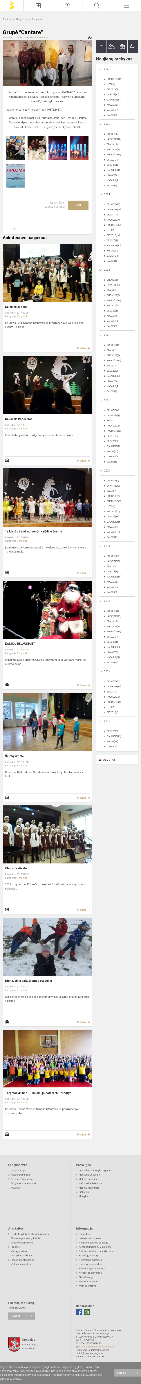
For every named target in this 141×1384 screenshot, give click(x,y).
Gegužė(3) (112, 371)
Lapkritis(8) (113, 561)
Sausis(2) (112, 391)
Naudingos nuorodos (90, 1264)
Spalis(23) (112, 621)
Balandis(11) (114, 99)
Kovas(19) (112, 741)
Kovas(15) (112, 105)
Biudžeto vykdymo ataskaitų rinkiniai (30, 1234)
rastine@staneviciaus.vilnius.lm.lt (99, 1346)
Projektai (15, 1247)
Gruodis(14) (113, 280)
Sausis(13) (112, 261)
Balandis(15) (114, 522)
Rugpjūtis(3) (114, 225)
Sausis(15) (112, 662)
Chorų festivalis (16, 868)
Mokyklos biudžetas (21, 1255)
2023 (107, 269)
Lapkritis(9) (113, 486)
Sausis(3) (112, 326)
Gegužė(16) (113, 516)
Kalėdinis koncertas (18, 419)
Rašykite (15, 1316)
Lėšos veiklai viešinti (22, 1242)
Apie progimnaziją (20, 1174)
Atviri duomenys (87, 1285)
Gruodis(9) (113, 480)
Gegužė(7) (112, 240)
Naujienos (21, 19)
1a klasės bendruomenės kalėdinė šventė (33, 531)
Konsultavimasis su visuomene (95, 1247)
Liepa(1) (111, 84)
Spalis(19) (112, 144)
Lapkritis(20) (114, 209)
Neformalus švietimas (90, 1183)
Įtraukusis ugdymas (89, 1174)
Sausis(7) (112, 185)
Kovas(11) (112, 527)
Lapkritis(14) (114, 686)
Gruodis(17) (113, 204)
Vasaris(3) (113, 321)
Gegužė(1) (112, 571)
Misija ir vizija (18, 1170)
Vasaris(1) (113, 746)
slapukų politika (12, 1378)
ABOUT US (109, 759)
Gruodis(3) (113, 556)
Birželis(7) (113, 637)
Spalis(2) (111, 350)
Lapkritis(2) (113, 285)
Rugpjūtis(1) (114, 79)
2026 (107, 69)
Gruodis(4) (113, 410)
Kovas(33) (112, 652)
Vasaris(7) (113, 110)
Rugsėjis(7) (113, 220)
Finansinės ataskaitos (22, 1260)
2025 (107, 124)
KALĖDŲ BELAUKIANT (20, 643)
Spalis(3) (111, 290)
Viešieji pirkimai (19, 1251)
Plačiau (81, 348)
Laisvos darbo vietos (90, 1238)
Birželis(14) (113, 235)
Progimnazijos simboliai (24, 1183)
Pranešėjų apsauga (89, 1255)
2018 (107, 601)
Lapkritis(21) (114, 616)
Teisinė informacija (89, 1281)
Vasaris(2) (113, 456)
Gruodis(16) (113, 611)
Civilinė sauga (86, 1277)
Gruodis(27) (113, 134)
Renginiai (37, 19)
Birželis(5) (113, 160)
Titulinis (7, 19)
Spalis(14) (112, 214)
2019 (107, 546)
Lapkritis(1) (113, 415)
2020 (107, 470)
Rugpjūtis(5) (114, 154)
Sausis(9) (112, 115)
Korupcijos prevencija (90, 1272)
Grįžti (15, 228)
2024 (107, 194)
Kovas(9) (112, 175)
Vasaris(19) (113, 532)
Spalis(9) (111, 491)
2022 (107, 335)
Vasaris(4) (113, 180)
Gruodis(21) (113, 681)
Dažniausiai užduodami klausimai (96, 1251)
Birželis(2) (113, 305)
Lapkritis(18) (114, 139)
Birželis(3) (113, 89)
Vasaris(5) (113, 587)
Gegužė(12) (113, 94)
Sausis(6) (112, 461)
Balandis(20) (114, 647)
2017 (107, 671)
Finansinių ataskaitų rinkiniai (26, 1238)
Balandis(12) (114, 170)
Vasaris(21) (113, 657)
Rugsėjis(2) (113, 295)
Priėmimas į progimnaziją (92, 1268)
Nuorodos (84, 1234)
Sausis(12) (112, 537)
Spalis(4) (111, 566)
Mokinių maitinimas (89, 1179)
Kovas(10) (112, 250)
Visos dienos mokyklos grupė (95, 1170)
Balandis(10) (114, 576)
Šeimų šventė (14, 756)
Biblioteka (84, 1192)
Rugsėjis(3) (113, 355)
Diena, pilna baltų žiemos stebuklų (28, 980)
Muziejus (16, 1187)
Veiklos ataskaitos (21, 1264)
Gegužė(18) (113, 642)
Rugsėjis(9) (113, 149)
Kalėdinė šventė (16, 307)
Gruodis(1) (113, 345)
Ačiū (78, 205)
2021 (107, 400)
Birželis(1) (113, 365)
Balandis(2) (113, 376)
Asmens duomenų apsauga (93, 1242)
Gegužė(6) (112, 310)
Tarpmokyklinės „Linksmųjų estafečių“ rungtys (38, 1093)
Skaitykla (83, 1196)
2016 (107, 721)
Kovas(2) (112, 381)
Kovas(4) (112, 316)
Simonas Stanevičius (22, 1179)
